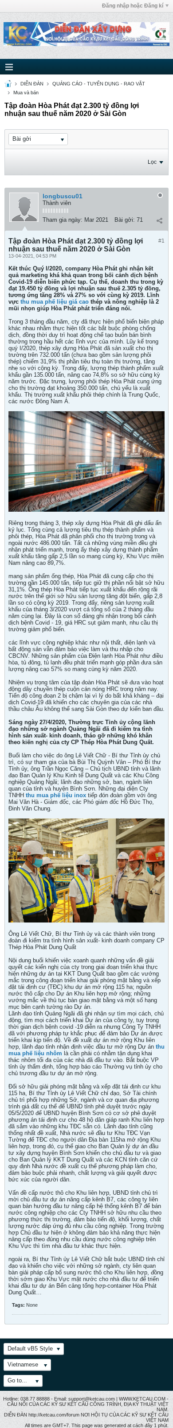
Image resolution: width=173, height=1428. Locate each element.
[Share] (159, 221)
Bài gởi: (124, 219)
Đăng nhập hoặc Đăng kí (132, 6)
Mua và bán (26, 92)
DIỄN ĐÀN (31, 83)
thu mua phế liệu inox (56, 795)
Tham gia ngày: (63, 219)
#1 (161, 241)
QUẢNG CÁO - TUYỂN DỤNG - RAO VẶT (98, 83)
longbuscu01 (63, 196)
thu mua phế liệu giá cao (54, 301)
